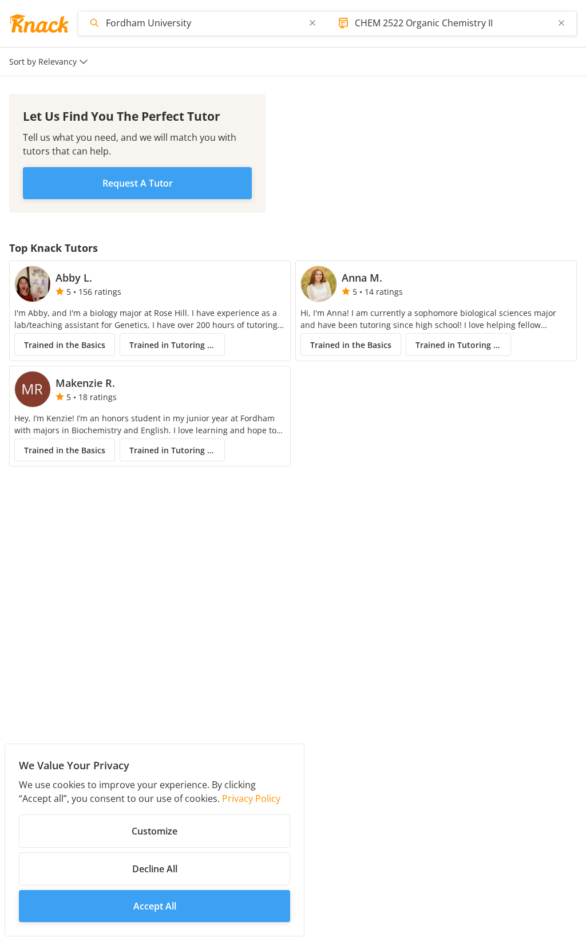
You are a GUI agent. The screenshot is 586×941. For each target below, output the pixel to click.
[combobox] (204, 23)
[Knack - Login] (39, 23)
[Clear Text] (312, 23)
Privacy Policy (251, 798)
